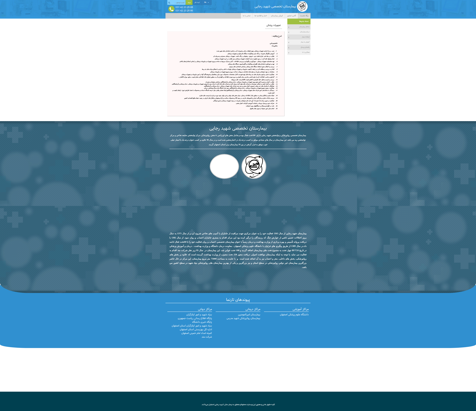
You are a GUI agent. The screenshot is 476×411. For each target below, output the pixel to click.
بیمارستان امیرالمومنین (249, 315)
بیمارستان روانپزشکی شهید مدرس (243, 318)
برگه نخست (304, 15)
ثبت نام (197, 2)
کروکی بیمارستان (277, 15)
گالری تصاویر (291, 15)
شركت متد (207, 337)
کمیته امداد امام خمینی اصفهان (196, 333)
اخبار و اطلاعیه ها (260, 15)
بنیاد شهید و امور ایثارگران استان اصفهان (192, 326)
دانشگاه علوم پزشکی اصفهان (294, 315)
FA (205, 2)
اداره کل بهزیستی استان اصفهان (196, 329)
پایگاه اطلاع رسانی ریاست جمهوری (195, 318)
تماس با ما (246, 15)
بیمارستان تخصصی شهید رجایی (238, 128)
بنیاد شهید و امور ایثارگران (199, 315)
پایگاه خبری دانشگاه (202, 322)
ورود (189, 2)
